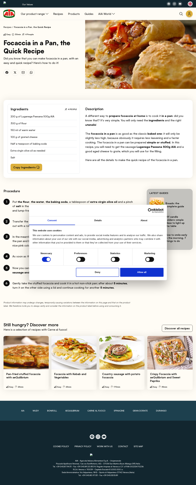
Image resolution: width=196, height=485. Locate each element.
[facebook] (7, 72)
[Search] (181, 13)
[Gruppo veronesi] (98, 456)
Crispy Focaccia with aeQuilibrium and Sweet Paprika (165, 377)
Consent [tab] (52, 220)
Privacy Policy (83, 446)
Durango (161, 410)
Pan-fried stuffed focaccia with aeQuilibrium (23, 375)
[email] (23, 72)
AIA (22, 410)
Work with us (105, 446)
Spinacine (119, 410)
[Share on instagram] (174, 4)
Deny (97, 272)
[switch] (80, 259)
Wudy (36, 410)
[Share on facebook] (169, 4)
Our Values (27, 4)
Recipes (7, 27)
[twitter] (15, 72)
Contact (123, 446)
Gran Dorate (140, 410)
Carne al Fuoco (96, 410)
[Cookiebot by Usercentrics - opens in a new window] (150, 210)
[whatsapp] (31, 72)
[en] (190, 3)
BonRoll (52, 410)
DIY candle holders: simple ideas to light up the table (175, 221)
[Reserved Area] (189, 13)
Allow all (141, 272)
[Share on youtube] (180, 4)
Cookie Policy (61, 446)
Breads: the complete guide (175, 205)
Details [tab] (98, 220)
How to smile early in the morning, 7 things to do (176, 237)
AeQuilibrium (72, 410)
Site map (138, 446)
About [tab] (144, 220)
